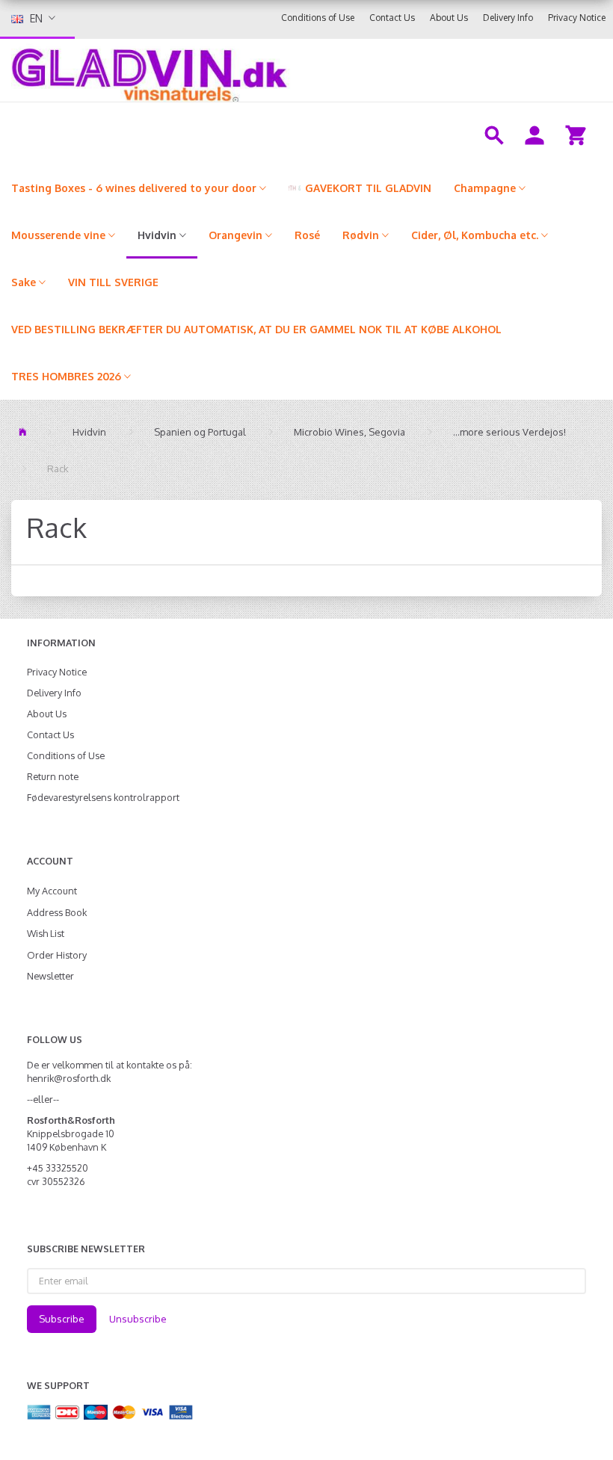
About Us (449, 17)
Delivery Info (508, 17)
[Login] (534, 133)
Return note (52, 776)
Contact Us (392, 17)
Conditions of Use (317, 17)
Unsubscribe (138, 1319)
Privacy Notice (577, 17)
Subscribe (61, 1319)
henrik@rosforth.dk (69, 1078)
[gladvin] (243, 70)
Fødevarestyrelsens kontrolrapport (103, 797)
